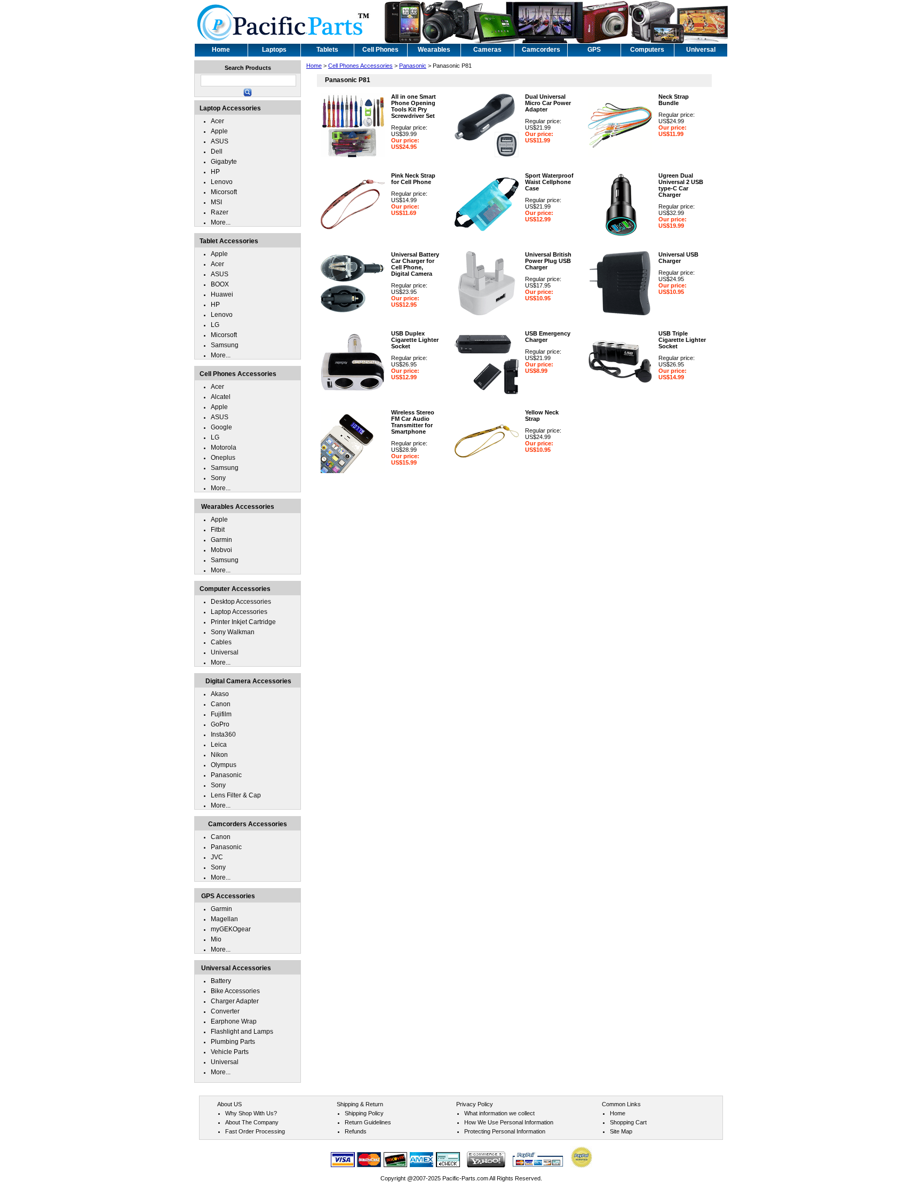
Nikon (219, 754)
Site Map (621, 1131)
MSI (216, 202)
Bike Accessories (235, 991)
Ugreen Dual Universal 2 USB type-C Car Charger (680, 185)
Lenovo (222, 182)
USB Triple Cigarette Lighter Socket (682, 339)
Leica (219, 744)
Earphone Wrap (234, 1021)
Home (314, 65)
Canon (220, 704)
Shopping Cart (628, 1122)
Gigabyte (224, 161)
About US (229, 1104)
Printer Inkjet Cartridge (243, 622)
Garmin (221, 540)
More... (220, 222)
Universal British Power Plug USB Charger (548, 260)
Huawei (222, 294)
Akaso (220, 694)
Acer (217, 121)
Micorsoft (224, 192)
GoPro (220, 724)
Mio (216, 939)
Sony (218, 478)
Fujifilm (221, 714)
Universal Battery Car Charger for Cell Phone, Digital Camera (415, 264)
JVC (217, 857)
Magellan (224, 919)
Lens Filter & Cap (236, 795)
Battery (221, 981)
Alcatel (220, 397)
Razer (219, 212)
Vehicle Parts (230, 1052)
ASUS (219, 141)
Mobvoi (221, 550)
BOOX (220, 284)
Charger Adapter (235, 1001)
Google (221, 427)
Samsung (225, 345)
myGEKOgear (231, 929)
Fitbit (218, 529)
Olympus (223, 765)
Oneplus (223, 457)
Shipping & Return (360, 1104)
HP (215, 171)
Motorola (223, 447)
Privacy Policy (474, 1104)
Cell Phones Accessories (360, 65)
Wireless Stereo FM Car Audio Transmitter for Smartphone (412, 422)
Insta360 (223, 734)
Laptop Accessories (239, 612)
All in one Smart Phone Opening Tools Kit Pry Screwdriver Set (413, 106)
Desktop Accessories (241, 601)
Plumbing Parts (233, 1041)
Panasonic (412, 65)
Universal (225, 652)
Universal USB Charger (678, 257)
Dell (216, 151)
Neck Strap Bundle (673, 99)
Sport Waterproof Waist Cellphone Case (549, 181)
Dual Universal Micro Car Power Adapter (548, 103)
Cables (221, 642)
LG (215, 325)
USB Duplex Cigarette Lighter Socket (415, 339)
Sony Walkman (233, 632)
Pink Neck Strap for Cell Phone (413, 178)
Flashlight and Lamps (242, 1031)
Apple (219, 131)
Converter (225, 1011)
